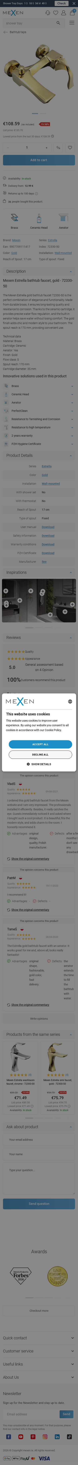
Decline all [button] (40, 754)
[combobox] (70, 701)
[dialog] (39, 732)
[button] (39, 764)
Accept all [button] (40, 744)
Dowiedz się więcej (17, 734)
